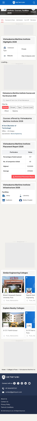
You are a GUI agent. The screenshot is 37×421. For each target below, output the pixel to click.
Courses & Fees (10, 20)
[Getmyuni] (19, 2)
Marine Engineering (16, 133)
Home (3, 369)
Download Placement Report (24, 176)
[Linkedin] (25, 383)
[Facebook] (14, 383)
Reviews (33, 20)
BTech (7, 111)
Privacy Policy (5, 404)
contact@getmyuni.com (13, 392)
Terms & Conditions (7, 407)
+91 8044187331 (11, 388)
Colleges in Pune (12, 369)
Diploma (15, 111)
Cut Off (26, 20)
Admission (19, 20)
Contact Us (4, 401)
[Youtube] (29, 383)
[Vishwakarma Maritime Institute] (4, 10)
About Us (4, 399)
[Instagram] (22, 383)
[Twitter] (18, 383)
